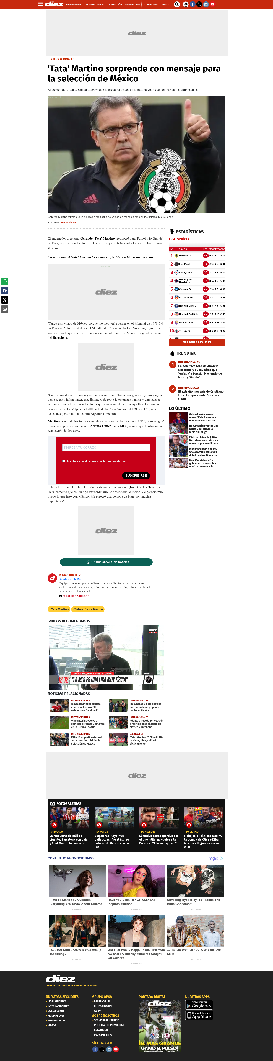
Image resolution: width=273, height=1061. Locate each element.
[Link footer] (61, 979)
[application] (106, 657)
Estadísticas (190, 231)
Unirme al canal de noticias (110, 562)
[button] (4, 281)
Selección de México (89, 609)
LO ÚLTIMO (180, 408)
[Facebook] (95, 1049)
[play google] (206, 1005)
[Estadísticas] (186, 4)
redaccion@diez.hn (76, 596)
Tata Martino (60, 609)
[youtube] (116, 1049)
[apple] (206, 1015)
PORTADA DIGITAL (152, 997)
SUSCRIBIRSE (136, 475)
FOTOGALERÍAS (68, 803)
